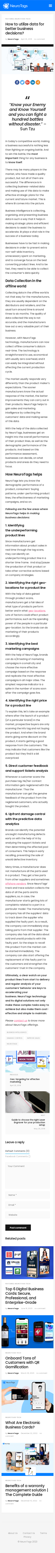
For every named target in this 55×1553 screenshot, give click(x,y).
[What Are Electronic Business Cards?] (27, 1396)
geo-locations (36, 610)
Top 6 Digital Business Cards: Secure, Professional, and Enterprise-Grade (24, 1295)
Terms (43, 1533)
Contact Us (29, 1533)
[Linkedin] (32, 82)
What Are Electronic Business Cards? (22, 1425)
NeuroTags (13, 39)
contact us (20, 1020)
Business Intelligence (17, 1032)
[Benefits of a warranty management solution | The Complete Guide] (27, 1459)
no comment (39, 39)
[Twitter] (22, 82)
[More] (38, 82)
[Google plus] (27, 82)
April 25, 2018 (26, 39)
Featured (9, 19)
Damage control (14, 1038)
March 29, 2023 (27, 1373)
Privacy (27, 1536)
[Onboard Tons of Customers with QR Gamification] (27, 1331)
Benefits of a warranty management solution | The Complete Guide (26, 1490)
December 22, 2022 (29, 1433)
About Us (13, 1533)
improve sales (33, 1038)
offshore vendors (15, 883)
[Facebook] (17, 82)
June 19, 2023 (26, 1308)
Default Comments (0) (17, 1151)
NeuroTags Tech (22, 19)
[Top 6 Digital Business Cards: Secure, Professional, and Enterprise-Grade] (27, 1262)
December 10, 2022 (29, 1500)
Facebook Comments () (18, 1156)
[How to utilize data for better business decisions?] (27, 59)
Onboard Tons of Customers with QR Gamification (22, 1363)
